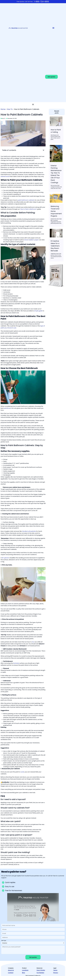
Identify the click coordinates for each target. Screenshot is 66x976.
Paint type (3, 940)
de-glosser (5, 558)
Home (3, 109)
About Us (11, 970)
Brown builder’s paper (31, 240)
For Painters (40, 973)
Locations (25, 970)
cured (22, 772)
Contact (10, 973)
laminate (16, 663)
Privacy (55, 973)
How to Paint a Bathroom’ (28, 209)
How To (10, 109)
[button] (53, 28)
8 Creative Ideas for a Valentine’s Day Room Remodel (55, 246)
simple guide (38, 311)
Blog (23, 973)
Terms (55, 970)
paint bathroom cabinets (26, 200)
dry (33, 642)
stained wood (5, 176)
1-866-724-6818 (41, 1)
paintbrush (7, 408)
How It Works (41, 970)
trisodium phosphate (29, 531)
